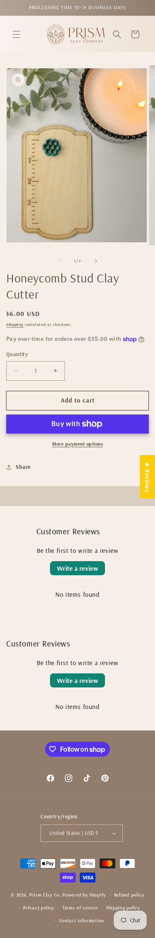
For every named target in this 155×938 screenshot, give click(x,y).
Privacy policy (38, 908)
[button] (16, 34)
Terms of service (80, 908)
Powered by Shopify (84, 895)
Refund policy (129, 895)
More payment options (77, 444)
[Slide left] (59, 261)
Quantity (17, 354)
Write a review (77, 568)
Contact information (81, 921)
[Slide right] (96, 261)
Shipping (15, 324)
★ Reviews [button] (147, 476)
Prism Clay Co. (45, 895)
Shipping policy (123, 908)
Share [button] (23, 466)
